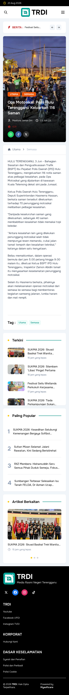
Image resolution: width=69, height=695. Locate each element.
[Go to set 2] (34, 558)
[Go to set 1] (31, 558)
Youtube (7, 611)
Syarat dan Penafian (14, 659)
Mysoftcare (46, 687)
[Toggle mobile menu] (63, 12)
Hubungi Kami (10, 641)
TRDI (14, 684)
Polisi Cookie (10, 671)
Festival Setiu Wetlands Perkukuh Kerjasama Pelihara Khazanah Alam (35, 27)
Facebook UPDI (11, 617)
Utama (14, 94)
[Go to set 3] (37, 558)
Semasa (29, 94)
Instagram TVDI (11, 624)
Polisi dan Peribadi (13, 665)
